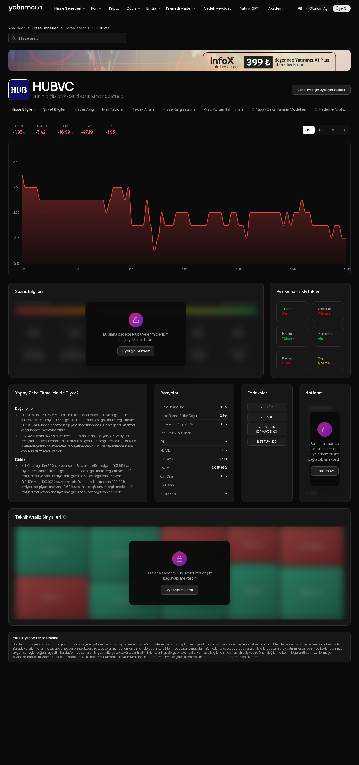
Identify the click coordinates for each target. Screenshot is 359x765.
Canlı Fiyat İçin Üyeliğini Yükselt (321, 90)
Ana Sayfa (16, 28)
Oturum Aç (325, 470)
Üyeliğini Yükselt (136, 350)
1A (332, 130)
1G (308, 130)
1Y (343, 130)
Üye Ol (341, 8)
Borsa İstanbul (77, 28)
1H (320, 130)
